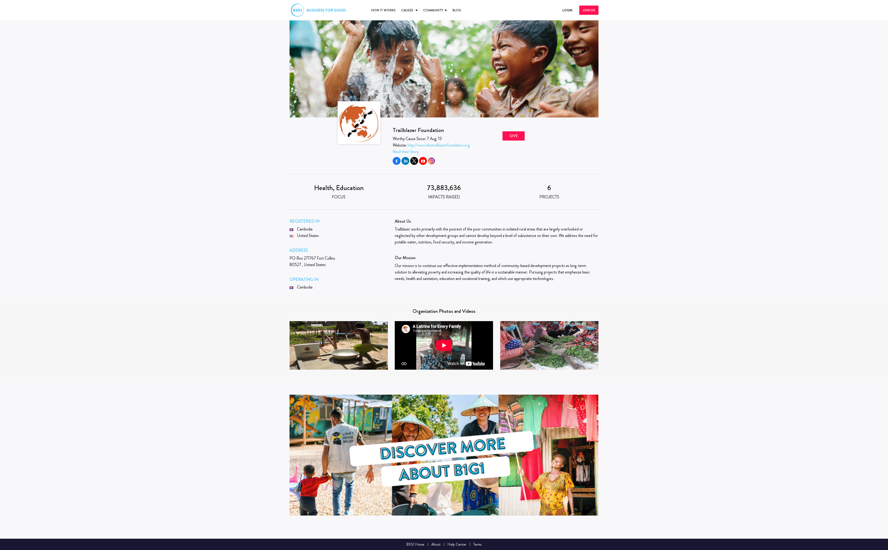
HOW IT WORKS (383, 10)
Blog (456, 10)
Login (567, 10)
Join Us (589, 10)
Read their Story (406, 152)
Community (433, 10)
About (436, 544)
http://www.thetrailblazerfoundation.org (439, 145)
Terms (477, 544)
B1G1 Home (415, 544)
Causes (407, 10)
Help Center (456, 544)
